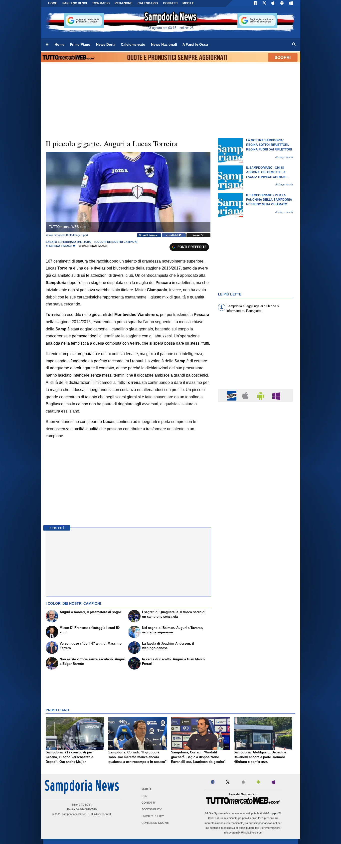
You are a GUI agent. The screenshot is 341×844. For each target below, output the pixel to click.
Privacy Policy (153, 816)
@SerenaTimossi (94, 245)
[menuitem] (47, 44)
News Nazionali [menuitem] (164, 44)
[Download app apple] (273, 3)
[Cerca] (294, 44)
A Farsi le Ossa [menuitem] (195, 44)
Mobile (147, 789)
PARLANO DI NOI (74, 3)
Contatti (148, 802)
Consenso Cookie (155, 823)
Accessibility (152, 809)
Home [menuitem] (59, 44)
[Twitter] (264, 3)
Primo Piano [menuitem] (80, 44)
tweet (197, 235)
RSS (144, 795)
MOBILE (188, 3)
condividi (172, 235)
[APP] (232, 395)
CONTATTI (170, 3)
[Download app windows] (291, 3)
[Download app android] (281, 3)
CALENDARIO (148, 3)
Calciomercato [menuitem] (133, 44)
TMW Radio (101, 3)
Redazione (123, 3)
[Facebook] (255, 3)
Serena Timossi (60, 245)
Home (52, 3)
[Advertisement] (255, 599)
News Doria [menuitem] (105, 44)
